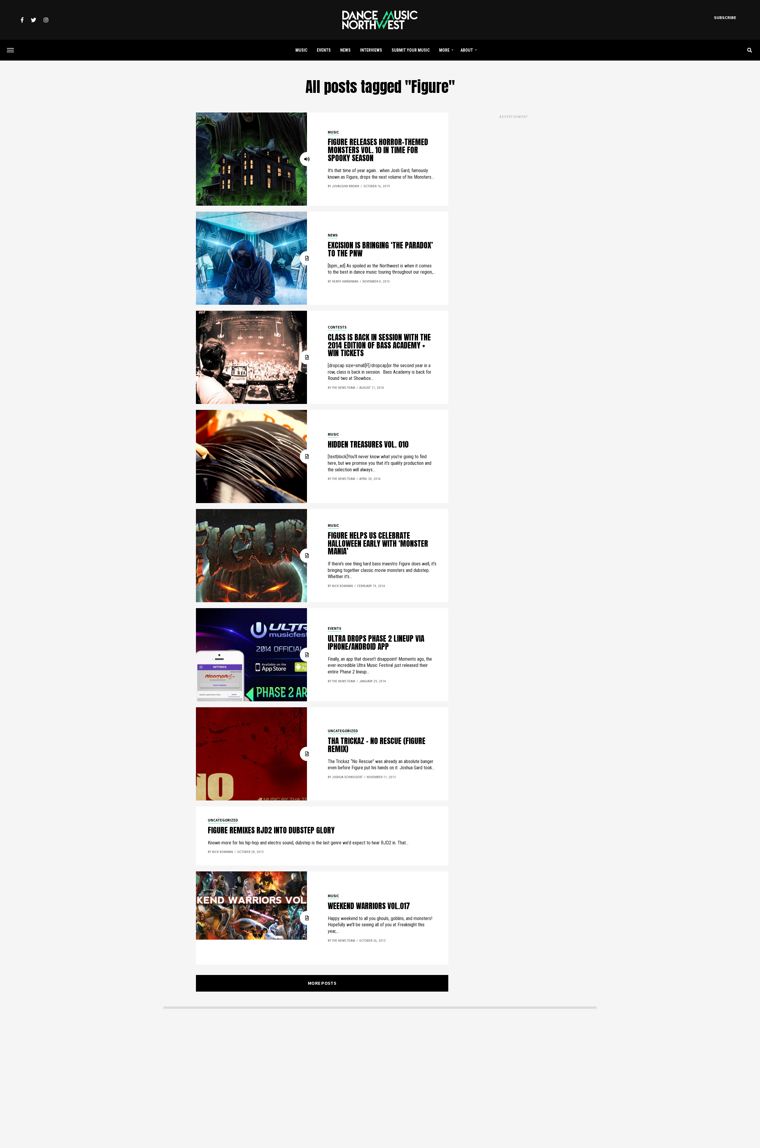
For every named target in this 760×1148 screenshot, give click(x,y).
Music (301, 50)
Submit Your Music (411, 50)
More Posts (322, 983)
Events (324, 50)
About (466, 50)
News (345, 50)
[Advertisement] (513, 161)
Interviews (371, 50)
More (444, 50)
